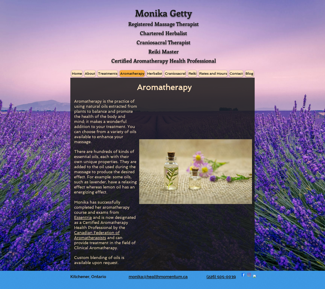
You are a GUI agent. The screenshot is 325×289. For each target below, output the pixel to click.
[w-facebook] (255, 276)
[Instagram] (249, 274)
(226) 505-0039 (221, 276)
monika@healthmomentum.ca (158, 276)
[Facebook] (243, 274)
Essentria (83, 217)
